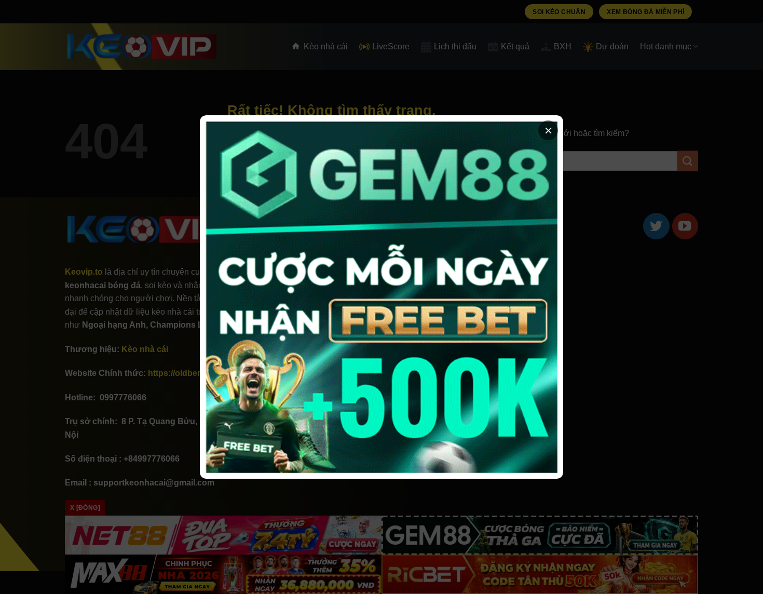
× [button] (548, 130)
